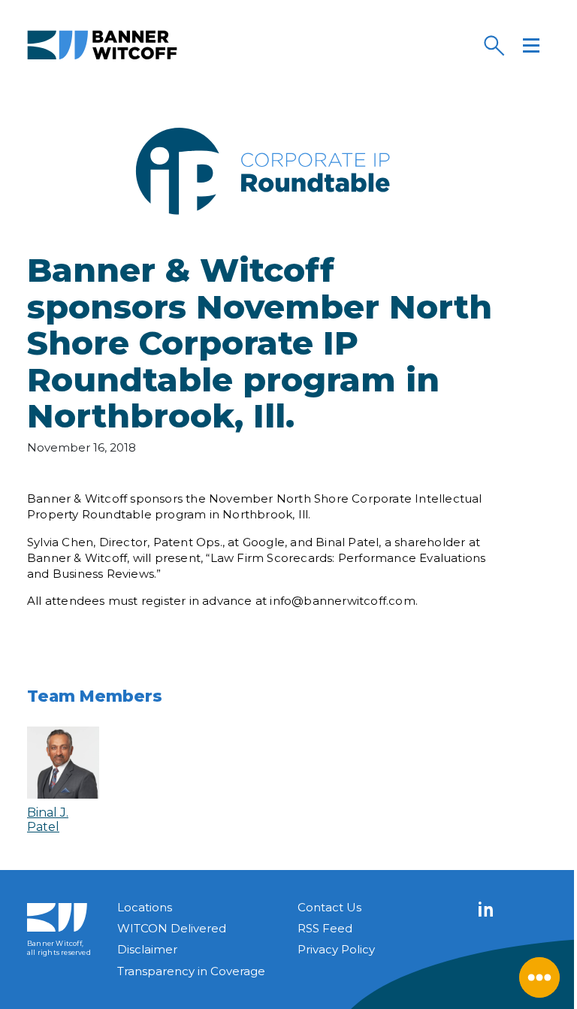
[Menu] (531, 45)
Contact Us (329, 907)
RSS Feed (325, 928)
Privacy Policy (336, 949)
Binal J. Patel (47, 819)
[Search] (493, 45)
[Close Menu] (539, 977)
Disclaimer (147, 949)
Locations (144, 907)
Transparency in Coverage (191, 971)
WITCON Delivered (171, 928)
